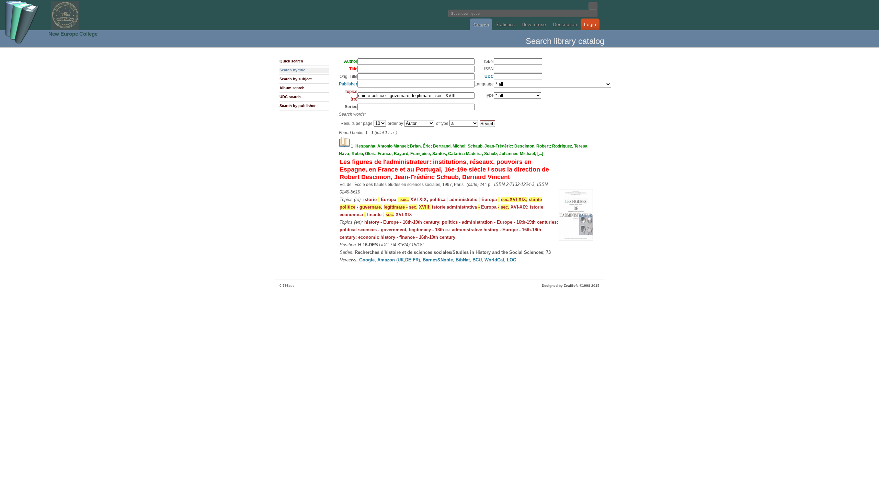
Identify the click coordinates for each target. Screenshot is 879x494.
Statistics (505, 24)
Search (481, 24)
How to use (534, 24)
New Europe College (73, 34)
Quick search (291, 61)
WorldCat (494, 259)
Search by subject (295, 79)
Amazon (386, 259)
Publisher (348, 84)
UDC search (290, 97)
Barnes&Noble (438, 259)
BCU (477, 259)
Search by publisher (297, 106)
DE (408, 259)
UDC (489, 76)
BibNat (463, 259)
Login (590, 24)
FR (416, 259)
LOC (511, 259)
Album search (292, 88)
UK (401, 259)
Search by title (292, 70)
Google (367, 259)
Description (565, 24)
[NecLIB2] (65, 29)
